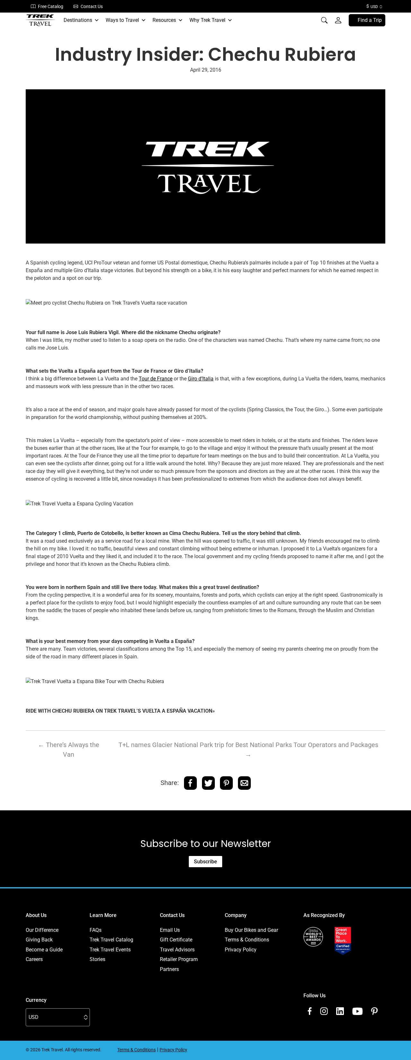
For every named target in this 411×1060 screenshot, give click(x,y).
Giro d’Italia (201, 379)
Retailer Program (179, 959)
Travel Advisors (177, 950)
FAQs (95, 930)
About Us (36, 915)
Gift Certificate (176, 940)
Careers (34, 959)
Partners (169, 969)
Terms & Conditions (247, 940)
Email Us (170, 930)
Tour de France (155, 379)
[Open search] (324, 20)
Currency (36, 1000)
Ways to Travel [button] (122, 20)
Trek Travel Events (110, 950)
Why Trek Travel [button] (207, 20)
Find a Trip (370, 20)
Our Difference (42, 930)
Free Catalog (50, 6)
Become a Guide (44, 950)
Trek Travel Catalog (111, 940)
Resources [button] (164, 20)
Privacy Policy (241, 950)
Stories (97, 959)
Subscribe (205, 862)
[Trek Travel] (40, 20)
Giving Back (39, 940)
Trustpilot (314, 962)
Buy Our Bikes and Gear (251, 930)
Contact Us (92, 6)
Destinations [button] (78, 20)
